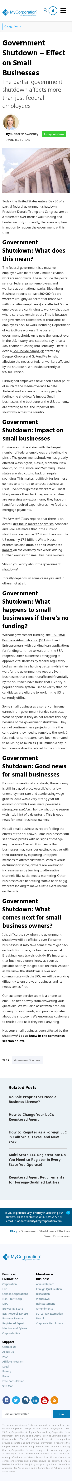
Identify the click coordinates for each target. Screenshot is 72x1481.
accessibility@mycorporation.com (41, 1221)
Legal (5, 1366)
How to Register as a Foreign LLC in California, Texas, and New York (38, 1137)
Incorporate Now (54, 134)
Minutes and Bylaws (14, 1328)
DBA (5, 1303)
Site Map (7, 1386)
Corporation (9, 1284)
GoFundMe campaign (28, 351)
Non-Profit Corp (12, 1299)
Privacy (6, 1371)
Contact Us (9, 1347)
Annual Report (45, 1284)
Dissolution (43, 1294)
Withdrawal (43, 1299)
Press (5, 1376)
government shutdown (27, 1060)
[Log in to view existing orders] (53, 10)
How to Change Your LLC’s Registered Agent (31, 1117)
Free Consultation (13, 1381)
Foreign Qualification (49, 1289)
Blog (13, 1231)
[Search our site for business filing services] (45, 10)
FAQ (5, 1356)
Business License (12, 1318)
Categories (11, 26)
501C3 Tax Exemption (49, 1313)
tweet (20, 1001)
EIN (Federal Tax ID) (15, 1313)
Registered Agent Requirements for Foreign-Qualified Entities (36, 1179)
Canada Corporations (15, 1294)
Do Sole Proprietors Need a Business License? (32, 1099)
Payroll (40, 1318)
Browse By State (12, 1308)
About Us (8, 1352)
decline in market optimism (33, 524)
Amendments (44, 1308)
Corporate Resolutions (50, 1323)
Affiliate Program (12, 1361)
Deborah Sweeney (24, 134)
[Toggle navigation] (63, 10)
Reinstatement (45, 1303)
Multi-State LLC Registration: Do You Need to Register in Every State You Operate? (37, 1159)
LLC (4, 1289)
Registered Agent (13, 1323)
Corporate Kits (11, 1333)
